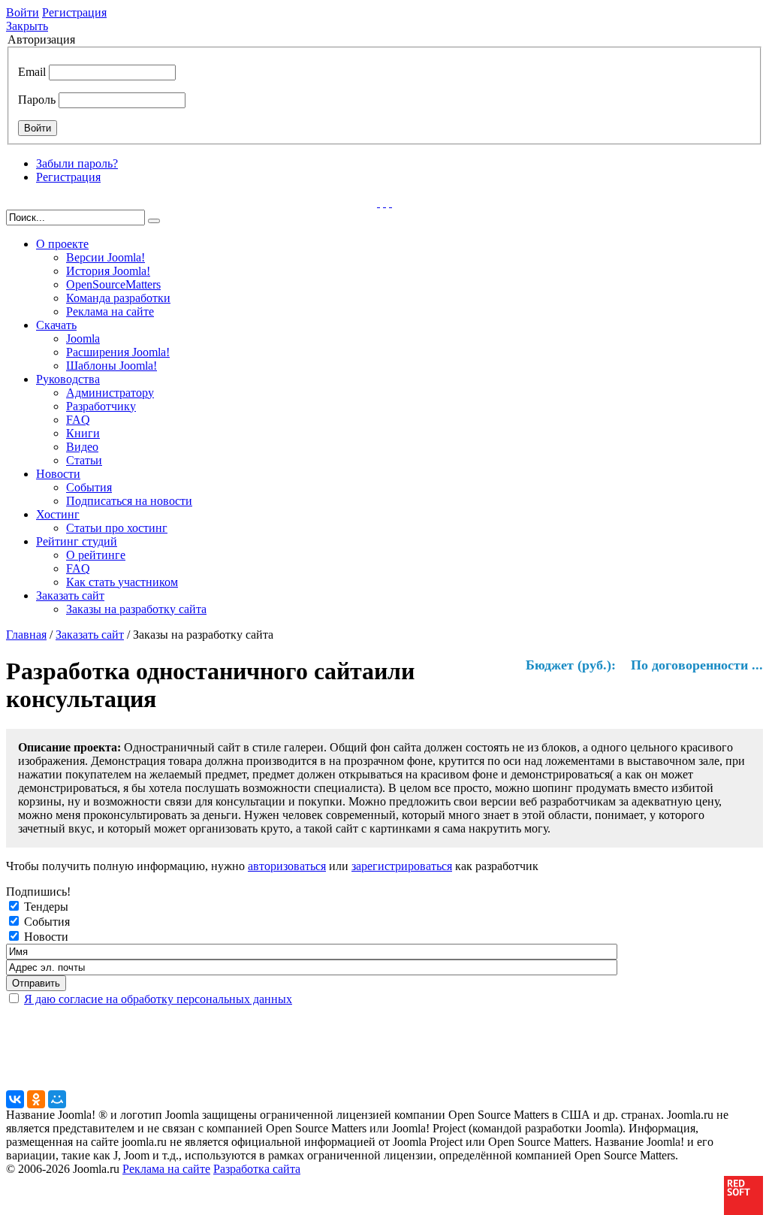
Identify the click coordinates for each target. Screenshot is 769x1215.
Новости (58, 473)
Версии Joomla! (105, 257)
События (89, 487)
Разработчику (101, 406)
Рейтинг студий (76, 541)
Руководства (68, 379)
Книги (83, 433)
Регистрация (74, 12)
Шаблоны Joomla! (111, 365)
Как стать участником (122, 582)
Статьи (84, 460)
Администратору (110, 392)
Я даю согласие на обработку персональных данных (158, 999)
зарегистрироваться (401, 866)
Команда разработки (118, 298)
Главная (26, 634)
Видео (82, 446)
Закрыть (27, 26)
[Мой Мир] (57, 1099)
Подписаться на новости (129, 500)
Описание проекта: (69, 747)
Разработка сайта (256, 1168)
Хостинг (58, 514)
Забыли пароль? (77, 163)
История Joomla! (108, 270)
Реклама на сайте (110, 311)
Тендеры (46, 906)
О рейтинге (95, 555)
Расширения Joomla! (118, 352)
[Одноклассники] (36, 1099)
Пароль (37, 99)
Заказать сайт (70, 595)
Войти (22, 12)
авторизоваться (287, 866)
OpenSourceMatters (113, 284)
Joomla (83, 338)
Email (32, 71)
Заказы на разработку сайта (136, 609)
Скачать (56, 325)
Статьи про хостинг (116, 527)
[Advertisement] (370, 1053)
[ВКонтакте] (15, 1099)
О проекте (62, 243)
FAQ (78, 419)
